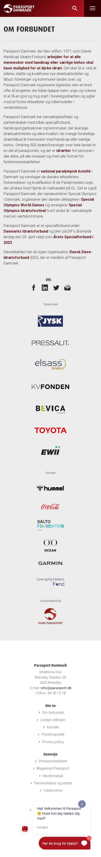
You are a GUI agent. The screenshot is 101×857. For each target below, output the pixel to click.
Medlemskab (53, 776)
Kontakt (53, 727)
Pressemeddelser (53, 761)
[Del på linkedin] (44, 287)
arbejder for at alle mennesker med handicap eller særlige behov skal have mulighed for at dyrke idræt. (48, 62)
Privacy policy (53, 742)
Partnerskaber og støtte (53, 783)
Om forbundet (53, 712)
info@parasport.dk (56, 688)
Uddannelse (52, 790)
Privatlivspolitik (53, 734)
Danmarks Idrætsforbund (26, 231)
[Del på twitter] (56, 287)
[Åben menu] (92, 8)
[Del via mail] (67, 287)
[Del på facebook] (33, 287)
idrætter (63, 150)
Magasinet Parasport (53, 768)
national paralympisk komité (66, 171)
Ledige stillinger (53, 720)
